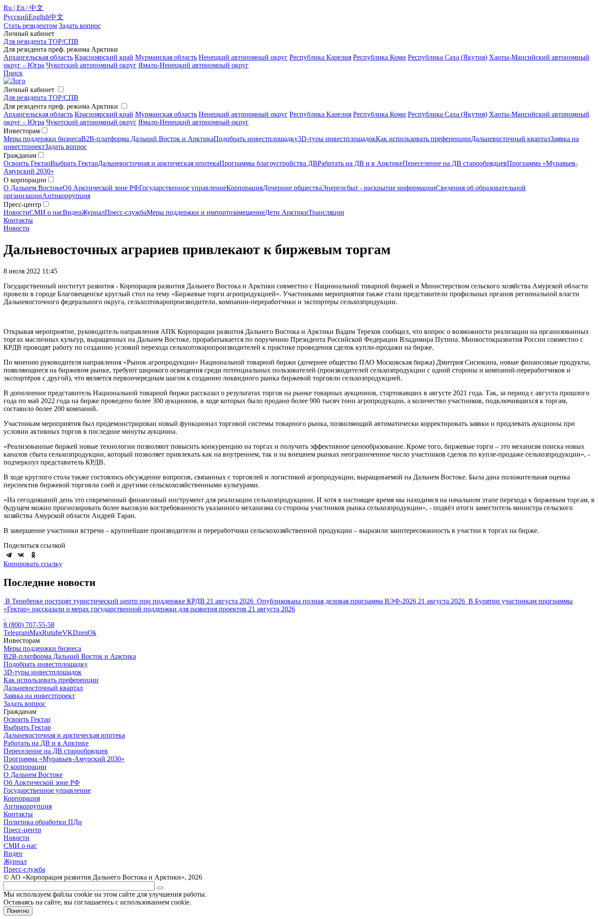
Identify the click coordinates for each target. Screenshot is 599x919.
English (39, 17)
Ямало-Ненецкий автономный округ (193, 65)
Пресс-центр (22, 830)
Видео (72, 212)
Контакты (18, 220)
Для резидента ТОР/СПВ (41, 41)
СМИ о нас (46, 212)
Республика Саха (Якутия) (447, 57)
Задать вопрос (66, 146)
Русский (16, 17)
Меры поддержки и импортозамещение (205, 212)
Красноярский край (104, 57)
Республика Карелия (320, 57)
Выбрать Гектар (74, 163)
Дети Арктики (286, 212)
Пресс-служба (125, 212)
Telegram (16, 632)
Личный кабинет (29, 89)
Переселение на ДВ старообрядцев (455, 163)
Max (35, 632)
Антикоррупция (66, 195)
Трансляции (326, 212)
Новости (16, 212)
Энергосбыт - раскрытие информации (379, 188)
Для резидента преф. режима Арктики (61, 106)
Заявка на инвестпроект (39, 695)
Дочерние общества (292, 188)
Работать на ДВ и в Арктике (360, 163)
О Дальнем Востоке (33, 188)
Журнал (93, 212)
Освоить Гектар (27, 163)
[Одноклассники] (33, 555)
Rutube (52, 632)
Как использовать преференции (423, 138)
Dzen (80, 632)
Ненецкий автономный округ (243, 57)
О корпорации (25, 766)
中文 (57, 17)
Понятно (18, 911)
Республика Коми (379, 57)
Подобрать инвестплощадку (256, 138)
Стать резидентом (30, 25)
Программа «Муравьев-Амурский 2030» (64, 759)
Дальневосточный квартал (510, 138)
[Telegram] (9, 555)
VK (67, 632)
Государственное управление (182, 188)
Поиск (13, 73)
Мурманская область (166, 57)
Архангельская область (38, 57)
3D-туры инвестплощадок (337, 138)
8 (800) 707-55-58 (29, 624)
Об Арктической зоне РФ (101, 188)
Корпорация (244, 188)
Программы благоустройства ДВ (268, 163)
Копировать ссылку (33, 564)
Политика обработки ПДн (43, 822)
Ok (92, 632)
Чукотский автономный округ (91, 65)
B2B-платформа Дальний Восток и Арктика (147, 138)
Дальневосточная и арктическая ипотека (158, 163)
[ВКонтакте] (21, 555)
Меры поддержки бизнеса (42, 138)
